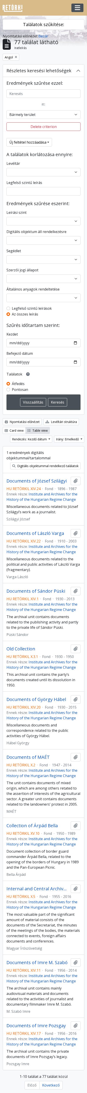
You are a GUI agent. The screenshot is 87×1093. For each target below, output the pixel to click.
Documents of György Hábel (36, 699)
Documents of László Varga (35, 533)
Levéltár (13, 163)
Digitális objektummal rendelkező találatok (47, 466)
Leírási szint (16, 212)
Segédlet (13, 250)
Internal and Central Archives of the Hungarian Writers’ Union (37, 888)
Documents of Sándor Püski (35, 591)
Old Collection (20, 649)
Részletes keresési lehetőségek (38, 71)
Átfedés (18, 383)
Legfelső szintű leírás (24, 182)
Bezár (43, 36)
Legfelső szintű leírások (32, 308)
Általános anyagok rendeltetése (33, 289)
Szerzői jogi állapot (22, 270)
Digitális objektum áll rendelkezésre (36, 231)
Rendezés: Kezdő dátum (30, 439)
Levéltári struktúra (63, 422)
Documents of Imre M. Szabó (37, 962)
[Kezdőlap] (14, 8)
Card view (16, 430)
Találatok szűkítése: (43, 24)
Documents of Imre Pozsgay (36, 1025)
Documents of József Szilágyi (36, 481)
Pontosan (20, 389)
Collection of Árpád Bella (32, 825)
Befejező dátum (19, 353)
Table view (39, 430)
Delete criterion (44, 126)
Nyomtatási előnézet (24, 422)
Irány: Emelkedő (68, 439)
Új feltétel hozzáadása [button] (27, 142)
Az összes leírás (25, 314)
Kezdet (12, 334)
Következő (51, 1085)
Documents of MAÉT (28, 757)
